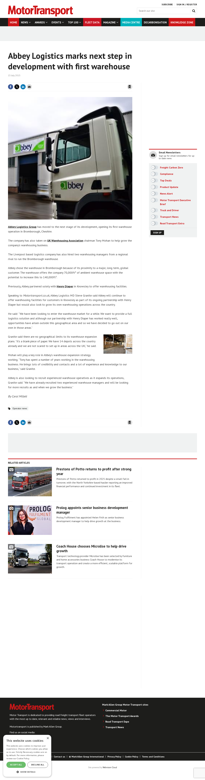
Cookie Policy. (23, 758)
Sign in (91, 80)
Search (194, 10)
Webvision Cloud (110, 767)
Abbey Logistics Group (22, 227)
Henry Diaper (65, 286)
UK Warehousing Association (65, 240)
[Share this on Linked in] (23, 86)
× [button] (47, 738)
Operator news (19, 408)
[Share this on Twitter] (16, 86)
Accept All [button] (16, 764)
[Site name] (40, 15)
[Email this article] (29, 86)
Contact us (59, 756)
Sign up (157, 232)
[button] (27, 772)
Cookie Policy (131, 756)
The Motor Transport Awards (122, 716)
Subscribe (167, 4)
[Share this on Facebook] (10, 86)
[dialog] (27, 756)
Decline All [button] (37, 764)
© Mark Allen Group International (86, 756)
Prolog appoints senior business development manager (92, 510)
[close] (132, 80)
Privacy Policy (114, 756)
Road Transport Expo (117, 721)
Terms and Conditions (153, 756)
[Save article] (129, 86)
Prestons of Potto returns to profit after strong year (93, 471)
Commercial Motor (116, 710)
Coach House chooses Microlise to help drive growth (91, 548)
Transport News (114, 727)
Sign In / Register (186, 4)
